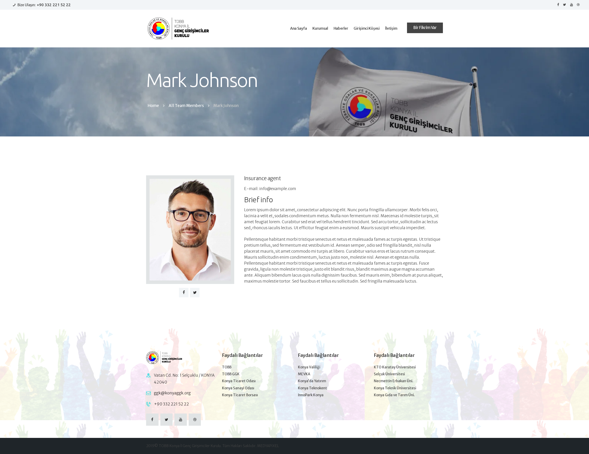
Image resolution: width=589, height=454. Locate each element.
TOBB (226, 367)
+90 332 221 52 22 (171, 404)
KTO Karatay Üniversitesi (395, 367)
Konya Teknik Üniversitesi (395, 388)
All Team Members (186, 105)
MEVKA (304, 374)
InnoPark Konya (310, 395)
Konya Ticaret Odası (239, 381)
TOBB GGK (231, 374)
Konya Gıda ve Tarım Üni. (394, 395)
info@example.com (277, 188)
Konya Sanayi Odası (238, 388)
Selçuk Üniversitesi (389, 374)
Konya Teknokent (312, 388)
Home (153, 105)
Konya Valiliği (309, 367)
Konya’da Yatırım (312, 381)
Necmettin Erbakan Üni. (393, 381)
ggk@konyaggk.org (172, 393)
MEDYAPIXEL (268, 446)
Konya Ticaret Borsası (240, 395)
